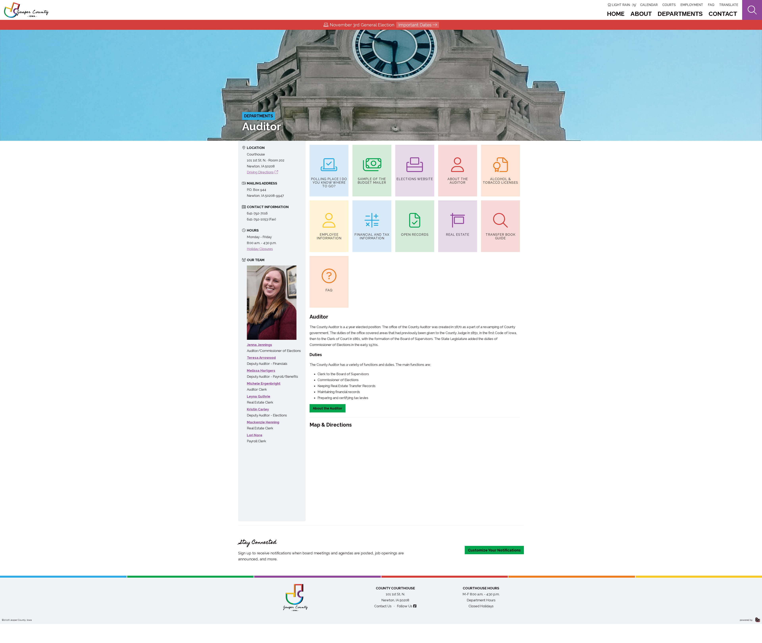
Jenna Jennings (259, 345)
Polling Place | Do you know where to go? (329, 182)
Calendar (649, 5)
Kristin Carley (258, 409)
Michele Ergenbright (263, 383)
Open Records (415, 235)
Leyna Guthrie (258, 396)
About (641, 14)
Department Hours (481, 600)
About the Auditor (457, 180)
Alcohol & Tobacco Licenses (500, 180)
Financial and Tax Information (371, 236)
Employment (691, 5)
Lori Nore (254, 435)
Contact (723, 13)
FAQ (711, 5)
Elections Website (414, 179)
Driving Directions (260, 172)
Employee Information (329, 236)
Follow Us (404, 606)
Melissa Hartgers (261, 371)
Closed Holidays (481, 606)
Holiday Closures (260, 249)
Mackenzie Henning (263, 422)
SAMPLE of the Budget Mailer (372, 180)
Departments (680, 14)
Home (615, 13)
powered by (746, 620)
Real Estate (457, 235)
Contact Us (383, 606)
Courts (669, 5)
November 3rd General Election (381, 24)
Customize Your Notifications (494, 550)
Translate (728, 5)
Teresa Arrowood (261, 358)
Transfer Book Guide (501, 236)
